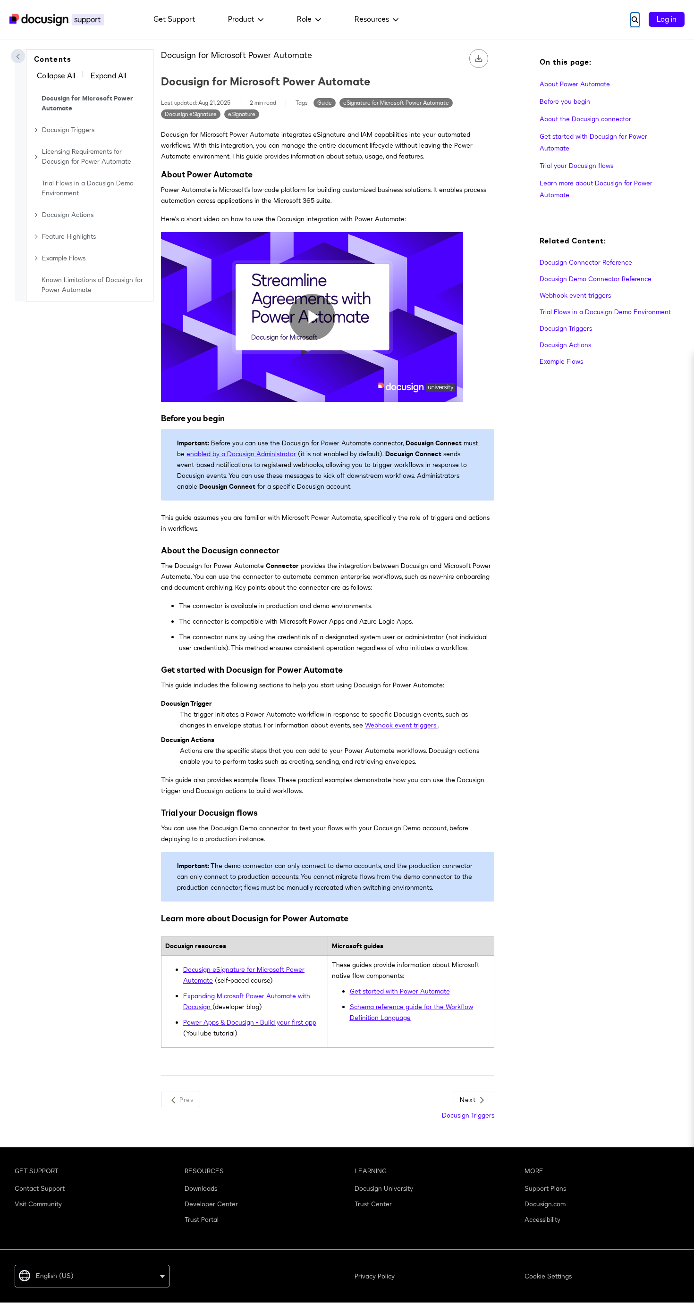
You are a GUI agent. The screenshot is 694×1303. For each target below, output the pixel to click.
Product (241, 19)
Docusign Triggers (68, 129)
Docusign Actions (67, 214)
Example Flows (63, 258)
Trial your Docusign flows (576, 165)
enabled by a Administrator (241, 454)
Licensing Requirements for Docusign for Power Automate (86, 156)
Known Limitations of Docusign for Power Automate (92, 285)
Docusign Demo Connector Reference (596, 279)
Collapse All (56, 76)
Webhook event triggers (575, 295)
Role (304, 19)
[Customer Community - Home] (56, 20)
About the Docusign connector (585, 119)
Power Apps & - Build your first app (249, 1022)
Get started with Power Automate (400, 991)
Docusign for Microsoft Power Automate (87, 103)
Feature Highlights (69, 236)
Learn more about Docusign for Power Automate (596, 189)
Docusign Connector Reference (586, 262)
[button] (18, 56)
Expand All (108, 76)
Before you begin (565, 101)
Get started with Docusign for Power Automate (593, 142)
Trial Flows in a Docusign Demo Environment (88, 188)
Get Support (174, 19)
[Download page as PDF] (478, 58)
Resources (372, 19)
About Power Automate (575, 84)
